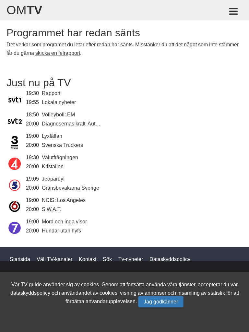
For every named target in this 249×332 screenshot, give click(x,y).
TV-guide (31, 284)
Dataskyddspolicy (169, 259)
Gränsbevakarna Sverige (70, 188)
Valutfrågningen (60, 157)
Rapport (51, 93)
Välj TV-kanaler (54, 259)
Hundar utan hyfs (61, 230)
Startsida (20, 259)
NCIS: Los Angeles (64, 200)
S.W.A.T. (51, 209)
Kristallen (53, 166)
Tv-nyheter (130, 259)
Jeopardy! (53, 179)
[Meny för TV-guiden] (234, 12)
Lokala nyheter (59, 102)
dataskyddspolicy (30, 293)
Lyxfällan (52, 136)
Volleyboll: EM (58, 114)
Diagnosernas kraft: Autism (72, 123)
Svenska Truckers (62, 145)
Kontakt (87, 259)
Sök (107, 259)
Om (24, 10)
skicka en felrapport (57, 53)
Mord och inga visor (64, 221)
